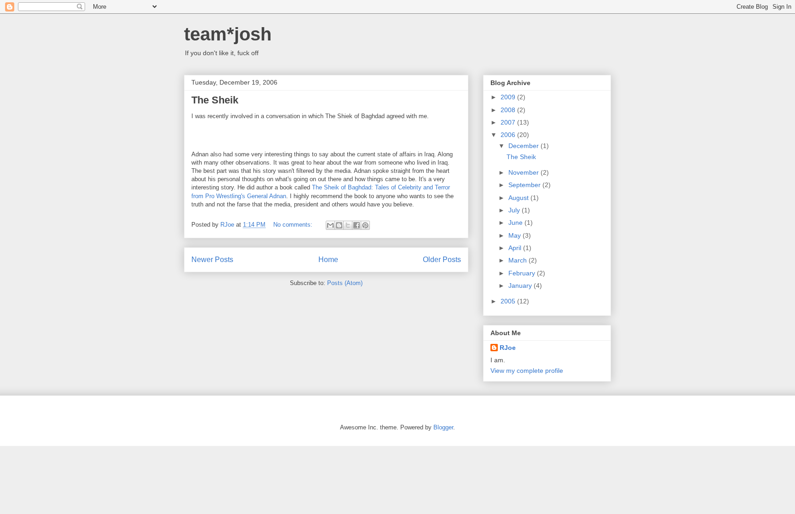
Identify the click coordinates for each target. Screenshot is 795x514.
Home (328, 259)
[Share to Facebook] (356, 225)
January (521, 285)
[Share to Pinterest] (365, 225)
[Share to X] (347, 225)
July (515, 210)
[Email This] (330, 225)
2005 (509, 301)
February (522, 273)
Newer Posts (212, 259)
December (524, 145)
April (515, 247)
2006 (509, 134)
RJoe (508, 347)
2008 (509, 110)
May (515, 235)
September (525, 184)
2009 (509, 97)
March (518, 260)
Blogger (443, 427)
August (519, 197)
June (516, 222)
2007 (509, 122)
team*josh (227, 34)
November (524, 172)
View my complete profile (526, 370)
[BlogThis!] (339, 225)
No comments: (293, 224)
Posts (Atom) (345, 283)
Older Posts (442, 259)
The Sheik (214, 100)
